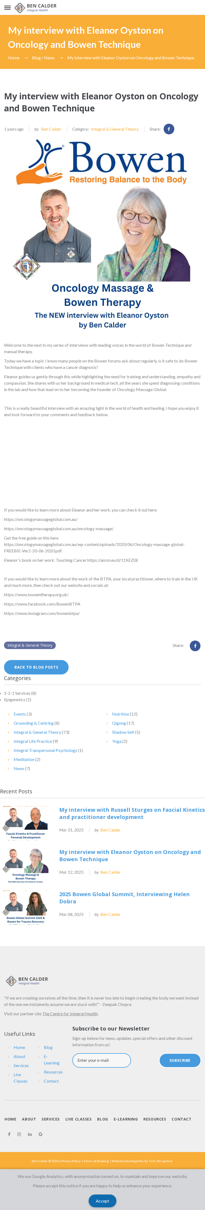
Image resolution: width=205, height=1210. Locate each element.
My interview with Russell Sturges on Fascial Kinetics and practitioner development (132, 813)
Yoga (116, 741)
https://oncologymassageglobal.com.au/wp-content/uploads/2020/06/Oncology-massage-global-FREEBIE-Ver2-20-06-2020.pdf (94, 547)
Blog (48, 1047)
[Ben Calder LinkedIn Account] (30, 1134)
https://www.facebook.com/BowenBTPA (42, 603)
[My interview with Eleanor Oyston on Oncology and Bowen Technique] (102, 235)
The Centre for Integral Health (70, 1013)
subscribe (180, 1060)
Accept (102, 1200)
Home (13, 57)
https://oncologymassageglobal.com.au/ (41, 519)
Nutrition (120, 713)
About (19, 1056)
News (19, 768)
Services (21, 1065)
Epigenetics (14, 699)
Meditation (24, 759)
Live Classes (20, 1077)
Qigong (119, 722)
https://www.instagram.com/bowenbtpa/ (42, 613)
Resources (53, 1071)
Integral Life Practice (33, 741)
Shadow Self (123, 732)
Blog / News (43, 57)
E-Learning (52, 1059)
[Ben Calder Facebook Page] (9, 1134)
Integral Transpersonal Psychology (45, 750)
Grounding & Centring (34, 722)
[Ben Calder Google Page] (40, 1134)
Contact (51, 1080)
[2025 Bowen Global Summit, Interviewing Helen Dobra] (25, 908)
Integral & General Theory (115, 128)
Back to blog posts (36, 667)
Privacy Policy (71, 1161)
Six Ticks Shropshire (158, 1161)
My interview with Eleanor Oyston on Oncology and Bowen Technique (130, 57)
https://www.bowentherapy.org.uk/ (36, 594)
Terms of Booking (96, 1161)
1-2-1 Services (17, 693)
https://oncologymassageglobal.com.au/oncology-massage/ (59, 528)
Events (20, 713)
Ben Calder (51, 128)
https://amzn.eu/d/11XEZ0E (112, 560)
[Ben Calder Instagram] (19, 1134)
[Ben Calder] (36, 8)
